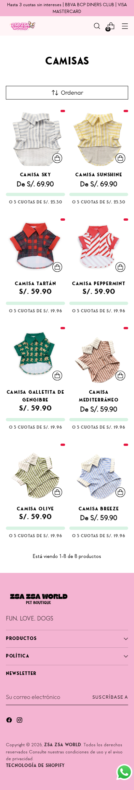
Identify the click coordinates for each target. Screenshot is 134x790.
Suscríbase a (110, 697)
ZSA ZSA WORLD (62, 745)
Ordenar (72, 92)
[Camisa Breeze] (98, 470)
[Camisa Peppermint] (98, 245)
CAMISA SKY (35, 175)
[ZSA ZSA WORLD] (22, 26)
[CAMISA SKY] (35, 136)
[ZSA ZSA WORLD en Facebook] (10, 721)
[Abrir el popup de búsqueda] (96, 26)
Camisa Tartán (35, 284)
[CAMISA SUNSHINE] (98, 136)
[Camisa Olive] (35, 470)
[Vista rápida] (57, 158)
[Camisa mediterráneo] (98, 353)
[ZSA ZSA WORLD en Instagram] (20, 721)
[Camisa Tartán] (35, 245)
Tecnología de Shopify (35, 765)
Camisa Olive (35, 509)
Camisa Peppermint (99, 284)
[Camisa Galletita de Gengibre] (35, 353)
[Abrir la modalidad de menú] (124, 26)
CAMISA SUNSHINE (98, 175)
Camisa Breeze (98, 509)
